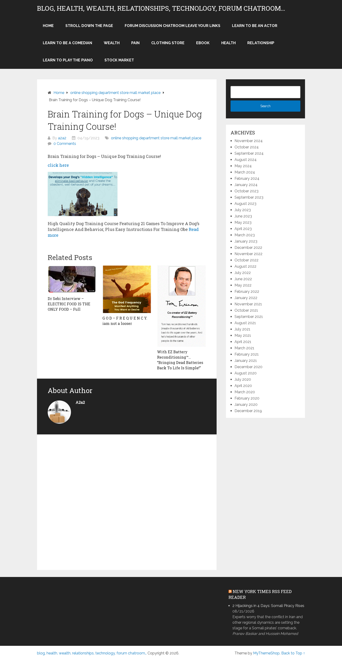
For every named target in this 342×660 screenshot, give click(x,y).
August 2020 (246, 373)
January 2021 (246, 360)
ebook (203, 43)
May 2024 (243, 166)
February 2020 (247, 398)
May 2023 (243, 222)
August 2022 (245, 266)
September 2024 (249, 153)
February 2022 (247, 291)
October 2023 (246, 191)
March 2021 (244, 348)
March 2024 (245, 172)
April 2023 (243, 229)
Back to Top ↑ (293, 653)
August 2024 (246, 159)
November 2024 (249, 141)
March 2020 (245, 392)
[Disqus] (127, 499)
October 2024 (247, 147)
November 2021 (248, 304)
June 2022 (243, 279)
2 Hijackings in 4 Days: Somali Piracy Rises (268, 605)
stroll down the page (89, 25)
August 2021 (245, 323)
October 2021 (246, 310)
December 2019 (248, 411)
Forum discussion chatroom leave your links (172, 25)
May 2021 (243, 335)
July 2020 (243, 379)
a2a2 (62, 138)
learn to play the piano (68, 60)
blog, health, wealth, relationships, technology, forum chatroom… (161, 8)
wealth (112, 43)
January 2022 (246, 298)
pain (135, 43)
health (228, 43)
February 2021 (247, 354)
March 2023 (245, 235)
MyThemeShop (266, 653)
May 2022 (243, 285)
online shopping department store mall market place (156, 138)
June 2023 (243, 216)
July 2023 (243, 210)
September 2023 (249, 197)
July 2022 (243, 272)
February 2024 (247, 178)
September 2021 (249, 316)
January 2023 (246, 241)
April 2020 (243, 385)
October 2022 (246, 260)
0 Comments (65, 143)
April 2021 (243, 342)
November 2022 (248, 254)
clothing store (167, 43)
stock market (119, 60)
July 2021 (242, 329)
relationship (260, 43)
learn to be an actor (254, 25)
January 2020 (246, 404)
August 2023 (245, 203)
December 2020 (248, 367)
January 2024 (246, 185)
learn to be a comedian (67, 43)
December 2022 (248, 247)
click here (58, 165)
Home (48, 25)
